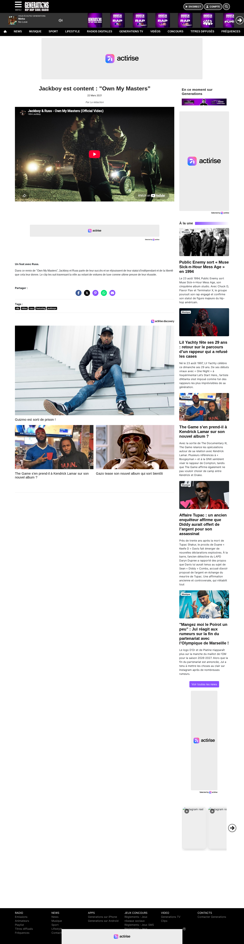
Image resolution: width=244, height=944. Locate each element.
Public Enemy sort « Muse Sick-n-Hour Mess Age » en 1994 (204, 267)
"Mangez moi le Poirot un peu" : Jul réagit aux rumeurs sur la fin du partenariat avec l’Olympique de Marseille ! (204, 633)
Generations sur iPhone (102, 916)
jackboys (51, 308)
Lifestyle (72, 31)
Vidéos (155, 31)
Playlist (19, 924)
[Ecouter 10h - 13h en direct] (204, 101)
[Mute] (60, 20)
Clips (164, 920)
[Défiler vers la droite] (232, 828)
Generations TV (131, 31)
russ (31, 308)
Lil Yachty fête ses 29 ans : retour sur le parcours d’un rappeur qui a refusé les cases (203, 349)
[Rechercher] (226, 6)
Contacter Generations (212, 916)
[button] (194, 828)
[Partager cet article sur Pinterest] (94, 294)
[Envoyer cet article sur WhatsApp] (103, 294)
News (18, 31)
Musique (35, 31)
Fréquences (230, 31)
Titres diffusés (202, 31)
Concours (175, 31)
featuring (40, 308)
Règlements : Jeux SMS (139, 924)
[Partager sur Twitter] (86, 294)
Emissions (21, 916)
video (24, 308)
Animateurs (22, 920)
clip (17, 308)
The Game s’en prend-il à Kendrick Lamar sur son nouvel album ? (203, 431)
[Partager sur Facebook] (77, 294)
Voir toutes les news (204, 684)
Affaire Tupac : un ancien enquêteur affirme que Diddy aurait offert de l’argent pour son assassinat (203, 524)
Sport (53, 31)
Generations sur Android (103, 920)
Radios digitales (99, 31)
